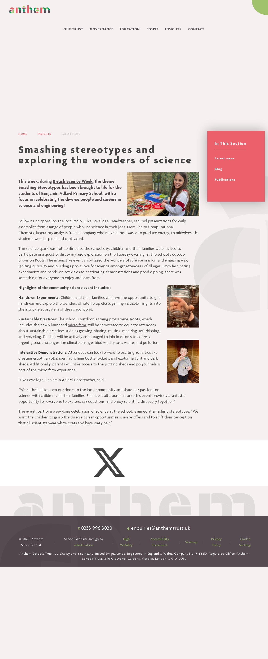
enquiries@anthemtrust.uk (160, 528)
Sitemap (191, 542)
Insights (44, 133)
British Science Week (73, 181)
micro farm (77, 325)
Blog (218, 169)
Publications (225, 179)
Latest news (71, 133)
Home (22, 133)
